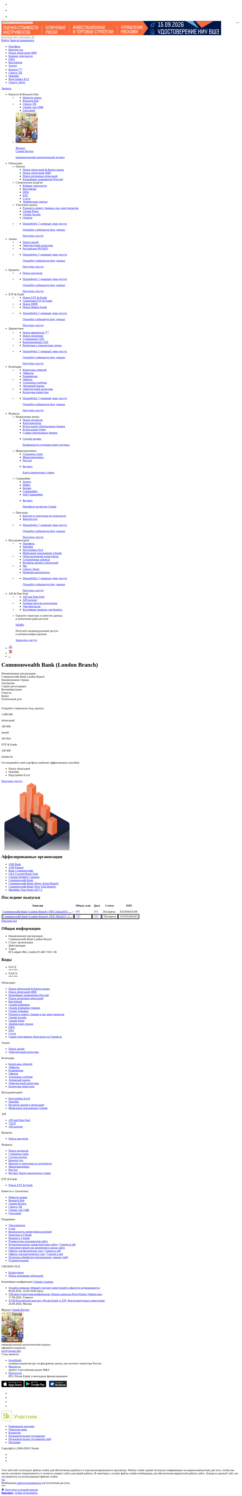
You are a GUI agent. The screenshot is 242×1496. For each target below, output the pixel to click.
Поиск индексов (33, 419)
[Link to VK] (10, 1401)
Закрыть (6, 88)
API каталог (30, 599)
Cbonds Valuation (19, 1011)
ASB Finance (16, 867)
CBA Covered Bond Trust (23, 873)
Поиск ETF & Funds (35, 297)
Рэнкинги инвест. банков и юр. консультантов (50, 208)
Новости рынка (32, 97)
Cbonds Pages (31, 211)
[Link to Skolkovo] (19, 1420)
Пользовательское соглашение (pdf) (30, 1439)
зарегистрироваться (28, 1482)
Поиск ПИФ (30, 303)
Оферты (27, 379)
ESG (25, 195)
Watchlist (14, 75)
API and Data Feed (33, 596)
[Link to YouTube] (10, 1397)
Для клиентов (17, 1225)
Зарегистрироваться (22, 40)
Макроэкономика (33, 457)
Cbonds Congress (43, 1281)
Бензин (27, 488)
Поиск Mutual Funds (35, 307)
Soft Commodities (33, 494)
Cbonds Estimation (19, 1004)
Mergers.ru (15, 1366)
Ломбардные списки (35, 201)
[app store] (12, 1386)
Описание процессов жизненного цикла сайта (37, 1247)
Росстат (27, 460)
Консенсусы (16, 49)
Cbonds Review (18, 1203)
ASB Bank (15, 864)
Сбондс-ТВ (15, 72)
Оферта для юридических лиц (27, 1254)
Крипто (15, 69)
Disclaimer (15, 1442)
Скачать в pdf (67, 1244)
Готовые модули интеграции (40, 603)
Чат (25, 565)
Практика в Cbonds (20, 1234)
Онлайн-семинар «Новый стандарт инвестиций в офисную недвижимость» (54, 1287)
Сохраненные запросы (36, 559)
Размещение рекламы (21, 1426)
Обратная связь (18, 1429)
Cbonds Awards (32, 214)
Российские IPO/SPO (35, 248)
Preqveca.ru (15, 1373)
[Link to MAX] (10, 1406)
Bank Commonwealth (21, 870)
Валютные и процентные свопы (42, 345)
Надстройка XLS (19, 79)
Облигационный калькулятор (40, 556)
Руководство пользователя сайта (28, 1241)
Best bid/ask (15, 62)
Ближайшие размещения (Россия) (43, 179)
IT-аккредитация (19, 1260)
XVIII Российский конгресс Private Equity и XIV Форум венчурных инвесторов (57, 1300)
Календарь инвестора (36, 392)
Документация (31, 606)
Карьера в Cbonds (19, 1238)
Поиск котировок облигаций (40, 176)
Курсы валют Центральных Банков (44, 426)
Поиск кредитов (32, 273)
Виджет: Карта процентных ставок (30, 1173)
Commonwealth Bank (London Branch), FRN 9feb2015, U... (37, 916)
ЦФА (12, 59)
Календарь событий (35, 369)
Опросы (27, 217)
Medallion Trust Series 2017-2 (25, 889)
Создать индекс (18, 1157)
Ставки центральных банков (40, 432)
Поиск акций (31, 242)
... (10, 656)
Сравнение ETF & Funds (37, 300)
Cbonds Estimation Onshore (24, 1007)
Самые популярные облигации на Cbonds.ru (35, 1036)
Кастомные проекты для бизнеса (42, 609)
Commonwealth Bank (21, 880)
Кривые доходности (21, 56)
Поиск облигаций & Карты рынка (43, 169)
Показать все (9, 920)
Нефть (26, 484)
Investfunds (15, 1360)
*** (78, 911)
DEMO (20, 624)
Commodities (30, 491)
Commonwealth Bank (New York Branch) (32, 886)
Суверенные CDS (33, 338)
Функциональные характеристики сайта (33, 1244)
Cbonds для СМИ (33, 107)
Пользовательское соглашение (27, 1435)
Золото (13, 65)
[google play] (35, 1386)
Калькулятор (16, 1272)
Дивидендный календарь (38, 245)
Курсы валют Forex (34, 429)
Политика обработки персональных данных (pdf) (38, 1257)
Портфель (14, 46)
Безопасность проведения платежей (30, 1231)
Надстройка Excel (19, 1098)
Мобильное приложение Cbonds (42, 553)
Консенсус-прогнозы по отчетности (44, 515)
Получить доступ (11, 781)
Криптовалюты (32, 423)
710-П (12, 1123)
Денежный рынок (33, 385)
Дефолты (28, 373)
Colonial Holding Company (24, 877)
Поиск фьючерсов (36, 332)
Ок (3, 1479)
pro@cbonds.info (11, 1351)
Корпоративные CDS (35, 342)
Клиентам (15, 1432)
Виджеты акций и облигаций (40, 562)
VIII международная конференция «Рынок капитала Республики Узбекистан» (56, 1294)
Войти (5, 40)
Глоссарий (29, 110)
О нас (12, 1228)
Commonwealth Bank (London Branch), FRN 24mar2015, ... (36, 911)
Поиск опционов (33, 335)
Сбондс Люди (17, 82)
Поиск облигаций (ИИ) (23, 52)
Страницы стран (33, 454)
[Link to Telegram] (10, 1393)
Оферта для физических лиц (26, 1250)
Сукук (26, 198)
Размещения (30, 376)
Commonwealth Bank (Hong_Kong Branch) (34, 883)
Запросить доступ (26, 640)
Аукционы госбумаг (35, 382)
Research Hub (31, 100)
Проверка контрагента (36, 572)
